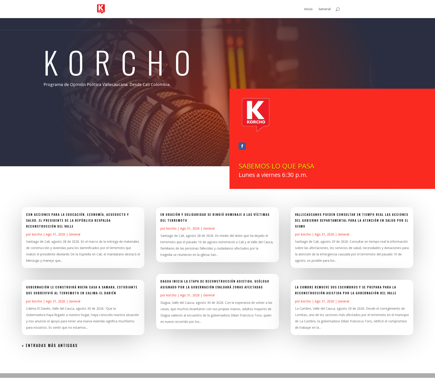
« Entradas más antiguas (50, 345)
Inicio (308, 9)
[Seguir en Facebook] (242, 146)
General (325, 9)
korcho (37, 234)
